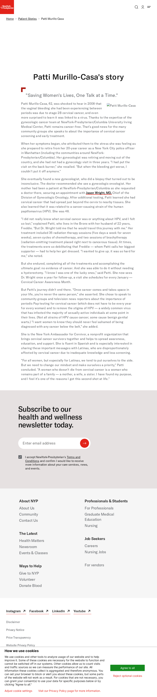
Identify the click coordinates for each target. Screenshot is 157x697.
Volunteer (27, 579)
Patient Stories (27, 19)
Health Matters (31, 540)
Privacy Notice (15, 630)
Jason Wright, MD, (98, 193)
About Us (26, 508)
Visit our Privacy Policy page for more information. (69, 690)
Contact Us (28, 520)
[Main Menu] (149, 7)
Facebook (39, 611)
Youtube (82, 611)
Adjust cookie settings (18, 690)
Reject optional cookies (127, 675)
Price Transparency (18, 637)
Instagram (16, 611)
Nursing (91, 525)
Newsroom (28, 546)
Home (10, 19)
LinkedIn (61, 611)
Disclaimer (13, 622)
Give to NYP (29, 573)
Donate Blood (30, 585)
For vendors (94, 564)
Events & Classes (33, 552)
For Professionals (99, 508)
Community (28, 514)
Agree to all (127, 668)
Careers (91, 545)
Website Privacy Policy (20, 645)
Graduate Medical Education (99, 517)
